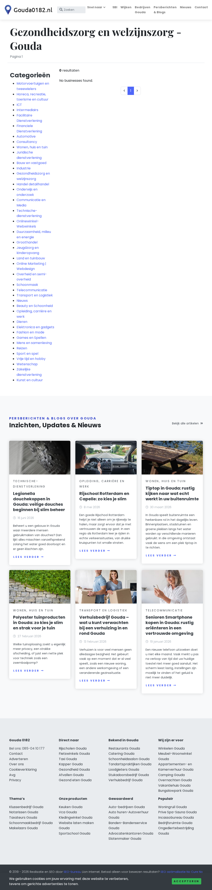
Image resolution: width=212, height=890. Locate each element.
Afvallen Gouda (71, 775)
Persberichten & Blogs (165, 9)
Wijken (125, 7)
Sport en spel (27, 353)
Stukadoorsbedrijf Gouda (128, 775)
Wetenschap (27, 364)
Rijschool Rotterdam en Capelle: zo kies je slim (104, 496)
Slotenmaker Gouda (124, 838)
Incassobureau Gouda (176, 817)
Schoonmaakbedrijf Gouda (31, 823)
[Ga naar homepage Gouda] (27, 9)
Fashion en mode (30, 332)
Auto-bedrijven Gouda (126, 807)
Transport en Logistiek (35, 295)
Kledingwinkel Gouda (75, 817)
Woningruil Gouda (172, 807)
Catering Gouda (121, 753)
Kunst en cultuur (30, 380)
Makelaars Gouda (23, 828)
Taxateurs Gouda (23, 817)
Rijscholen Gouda (73, 748)
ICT (19, 104)
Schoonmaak (27, 284)
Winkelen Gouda (171, 748)
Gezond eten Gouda (75, 780)
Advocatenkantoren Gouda (130, 833)
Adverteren (18, 759)
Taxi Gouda (68, 759)
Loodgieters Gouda (123, 769)
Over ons (16, 764)
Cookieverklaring (23, 769)
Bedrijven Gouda (142, 9)
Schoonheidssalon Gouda (128, 759)
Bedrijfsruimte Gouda (175, 823)
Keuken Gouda (70, 807)
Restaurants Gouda (124, 748)
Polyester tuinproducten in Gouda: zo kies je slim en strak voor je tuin (39, 622)
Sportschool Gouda (74, 833)
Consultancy (27, 141)
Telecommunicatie (32, 290)
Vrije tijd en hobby (31, 358)
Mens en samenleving (34, 342)
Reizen (22, 348)
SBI (114, 7)
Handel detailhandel (33, 184)
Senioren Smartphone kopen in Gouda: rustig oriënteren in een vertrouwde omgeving (170, 625)
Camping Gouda (171, 775)
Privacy (15, 780)
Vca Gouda (68, 812)
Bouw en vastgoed (31, 163)
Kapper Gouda (71, 764)
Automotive (26, 136)
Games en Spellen (31, 337)
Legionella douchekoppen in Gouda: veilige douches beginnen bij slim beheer (39, 502)
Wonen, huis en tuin (32, 147)
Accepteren (186, 881)
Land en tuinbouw (31, 258)
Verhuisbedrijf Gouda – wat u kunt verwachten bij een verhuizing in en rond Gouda (104, 625)
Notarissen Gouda (23, 812)
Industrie (24, 168)
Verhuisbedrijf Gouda (125, 780)
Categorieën (30, 75)
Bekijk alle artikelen (185, 423)
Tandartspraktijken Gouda (129, 764)
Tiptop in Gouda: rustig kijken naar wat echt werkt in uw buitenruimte (172, 493)
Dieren (22, 321)
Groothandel (27, 242)
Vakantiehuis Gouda (174, 785)
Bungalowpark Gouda (175, 790)
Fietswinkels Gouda (74, 753)
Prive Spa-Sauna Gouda (177, 812)
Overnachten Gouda (175, 780)
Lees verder (26, 557)
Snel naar (94, 7)
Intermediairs (27, 110)
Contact (201, 7)
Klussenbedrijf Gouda (26, 807)
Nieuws (185, 7)
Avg (12, 775)
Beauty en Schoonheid (35, 305)
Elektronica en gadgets (35, 327)
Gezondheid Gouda (74, 769)
